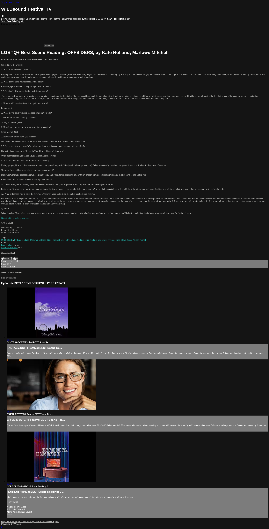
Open (51, 45)
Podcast (21, 19)
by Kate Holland (21, 240)
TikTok (92, 19)
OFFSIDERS (7, 240)
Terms (9, 521)
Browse (5, 19)
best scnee (102, 240)
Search (13, 19)
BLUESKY (101, 19)
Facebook (76, 19)
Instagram (66, 19)
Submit (29, 19)
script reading (91, 240)
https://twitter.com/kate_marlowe (15, 218)
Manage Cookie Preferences (40, 521)
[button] (3, 16)
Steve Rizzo (126, 240)
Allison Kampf (139, 240)
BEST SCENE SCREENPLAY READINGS (18, 59)
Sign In (20, 21)
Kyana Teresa (114, 240)
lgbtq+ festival (53, 240)
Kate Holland (7, 245)
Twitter (85, 19)
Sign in (126, 19)
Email (15, 258)
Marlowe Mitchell (38, 240)
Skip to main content (10, 2)
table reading (78, 240)
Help (3, 521)
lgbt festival (66, 240)
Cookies (23, 521)
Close (46, 45)
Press (36, 19)
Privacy (15, 521)
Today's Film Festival (50, 19)
